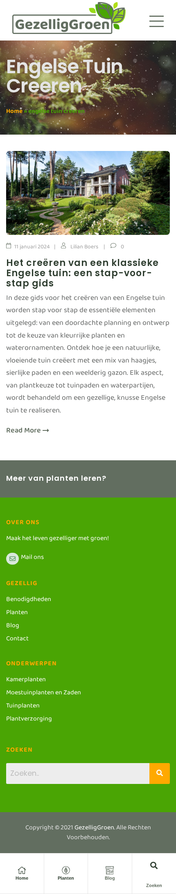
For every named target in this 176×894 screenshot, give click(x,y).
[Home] (22, 870)
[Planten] (66, 870)
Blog (110, 878)
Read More (24, 432)
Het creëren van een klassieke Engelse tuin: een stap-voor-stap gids (82, 273)
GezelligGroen (94, 829)
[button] (154, 865)
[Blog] (110, 870)
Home (14, 113)
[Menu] (156, 21)
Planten (66, 878)
